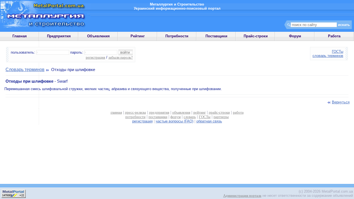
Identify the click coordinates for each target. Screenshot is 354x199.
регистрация (95, 57)
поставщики (158, 117)
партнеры (221, 117)
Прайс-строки (256, 36)
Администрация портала (242, 195)
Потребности (176, 36)
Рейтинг (138, 36)
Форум (295, 36)
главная (116, 112)
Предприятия (59, 36)
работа (238, 112)
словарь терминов (328, 56)
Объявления (98, 36)
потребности (135, 117)
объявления (181, 112)
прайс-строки (219, 112)
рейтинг (199, 112)
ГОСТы (337, 51)
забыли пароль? (120, 57)
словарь (190, 117)
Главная (19, 36)
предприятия (159, 112)
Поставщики (216, 36)
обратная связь (209, 121)
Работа (334, 36)
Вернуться (341, 102)
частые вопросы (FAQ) (174, 121)
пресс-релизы (135, 112)
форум (175, 117)
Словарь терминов (25, 69)
